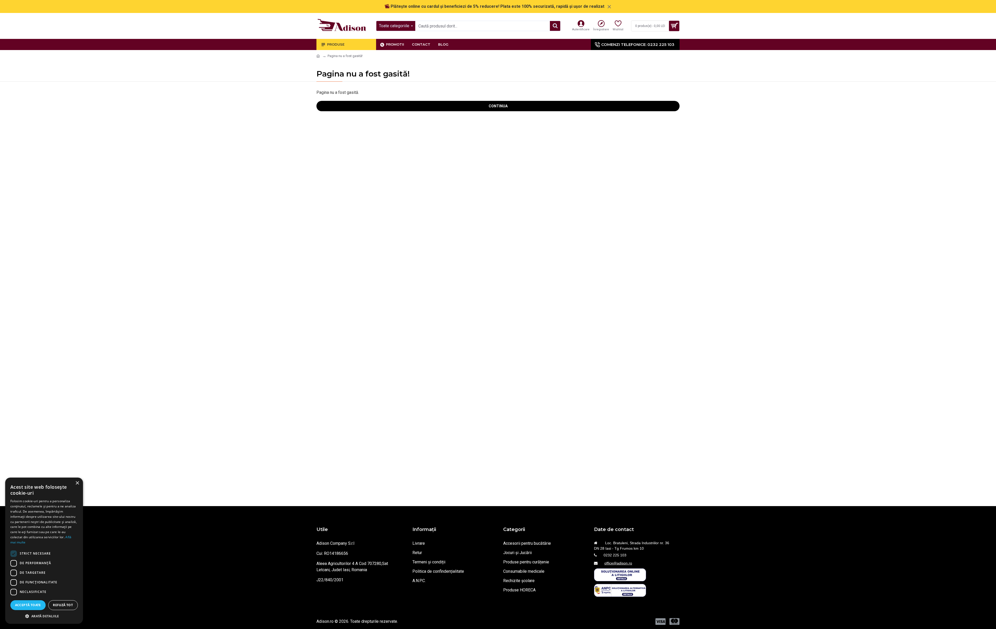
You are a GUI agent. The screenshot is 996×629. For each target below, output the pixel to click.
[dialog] (44, 551)
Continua (498, 106)
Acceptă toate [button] (28, 605)
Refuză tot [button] (63, 605)
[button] (44, 616)
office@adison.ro (618, 563)
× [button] (77, 483)
